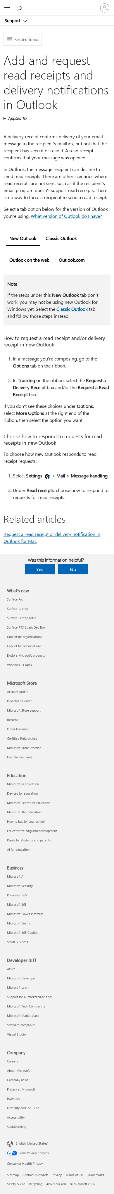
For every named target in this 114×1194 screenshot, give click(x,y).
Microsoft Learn (18, 987)
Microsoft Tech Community (26, 1006)
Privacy (57, 1175)
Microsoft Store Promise (24, 748)
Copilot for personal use (24, 646)
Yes (39, 569)
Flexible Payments (19, 757)
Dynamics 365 (17, 895)
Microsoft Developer (21, 978)
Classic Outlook (72, 309)
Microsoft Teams (19, 923)
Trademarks (95, 1175)
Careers (12, 1061)
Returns (12, 719)
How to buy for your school (26, 821)
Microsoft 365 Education (24, 812)
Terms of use (74, 1175)
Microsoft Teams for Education (28, 802)
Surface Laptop (17, 608)
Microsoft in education (23, 784)
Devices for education (22, 793)
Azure (11, 969)
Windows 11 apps (19, 664)
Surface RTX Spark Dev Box (26, 627)
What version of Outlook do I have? (66, 216)
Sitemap (13, 1175)
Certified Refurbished (22, 738)
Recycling (35, 1184)
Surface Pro (15, 599)
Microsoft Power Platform (25, 914)
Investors (13, 1098)
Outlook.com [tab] (72, 260)
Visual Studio (16, 1034)
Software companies (21, 1025)
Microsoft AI (15, 876)
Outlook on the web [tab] (29, 260)
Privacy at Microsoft (21, 1089)
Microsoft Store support (24, 710)
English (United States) (32, 1143)
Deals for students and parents (29, 840)
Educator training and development (32, 831)
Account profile (17, 691)
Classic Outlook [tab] (61, 238)
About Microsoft (18, 1070)
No (73, 569)
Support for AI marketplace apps (30, 997)
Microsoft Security (20, 886)
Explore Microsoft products (26, 655)
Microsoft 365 (17, 904)
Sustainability (16, 1126)
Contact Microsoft (35, 1175)
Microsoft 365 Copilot (22, 932)
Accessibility (16, 1117)
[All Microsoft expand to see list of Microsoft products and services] (7, 8)
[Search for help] (20, 7)
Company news (17, 1080)
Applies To (17, 118)
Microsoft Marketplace (23, 1015)
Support (13, 20)
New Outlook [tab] (22, 238)
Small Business (17, 942)
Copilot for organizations (24, 636)
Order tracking (17, 729)
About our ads (56, 1184)
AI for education (18, 849)
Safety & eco (16, 1184)
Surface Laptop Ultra (21, 618)
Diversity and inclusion (23, 1108)
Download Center (19, 701)
